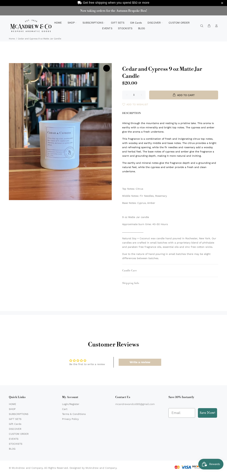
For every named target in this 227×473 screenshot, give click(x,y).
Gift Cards (15, 423)
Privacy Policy (70, 419)
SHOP (12, 409)
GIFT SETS (15, 419)
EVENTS (13, 438)
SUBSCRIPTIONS (18, 414)
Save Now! (207, 413)
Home (12, 38)
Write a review (140, 362)
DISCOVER (15, 428)
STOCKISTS (15, 443)
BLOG (12, 448)
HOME (12, 404)
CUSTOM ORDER (19, 433)
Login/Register (70, 404)
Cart (64, 409)
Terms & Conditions (74, 414)
